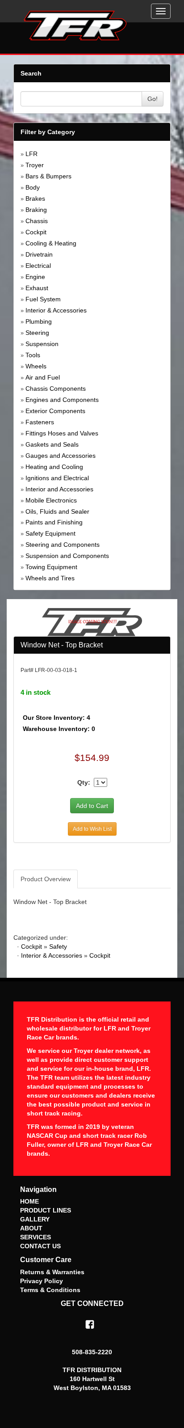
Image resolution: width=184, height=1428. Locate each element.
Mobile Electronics (51, 500)
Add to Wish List (92, 829)
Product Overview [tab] (46, 879)
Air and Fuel (42, 377)
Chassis (36, 220)
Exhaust (36, 288)
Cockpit (35, 232)
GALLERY (35, 1219)
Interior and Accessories (59, 489)
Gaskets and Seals (52, 444)
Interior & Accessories (56, 310)
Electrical (38, 265)
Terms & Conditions (50, 1289)
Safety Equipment (50, 533)
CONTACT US (40, 1246)
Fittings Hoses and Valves (61, 433)
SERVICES (35, 1237)
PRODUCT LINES (45, 1210)
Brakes (35, 198)
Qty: (83, 782)
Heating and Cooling (54, 466)
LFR (31, 153)
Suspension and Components (67, 555)
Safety (58, 946)
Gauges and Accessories (60, 455)
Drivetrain (39, 254)
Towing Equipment (51, 566)
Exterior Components (55, 410)
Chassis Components (55, 388)
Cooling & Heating (50, 243)
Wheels (35, 366)
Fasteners (39, 422)
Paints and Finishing (54, 522)
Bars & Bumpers (48, 176)
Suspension (42, 343)
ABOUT (31, 1228)
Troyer (34, 165)
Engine (35, 276)
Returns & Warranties (52, 1272)
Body (32, 187)
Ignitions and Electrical (57, 478)
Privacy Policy (41, 1280)
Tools (32, 355)
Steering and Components (62, 544)
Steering (37, 332)
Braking (36, 209)
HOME (29, 1201)
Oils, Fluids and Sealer (57, 511)
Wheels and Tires (50, 578)
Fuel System (43, 299)
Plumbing (38, 321)
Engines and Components (62, 399)
